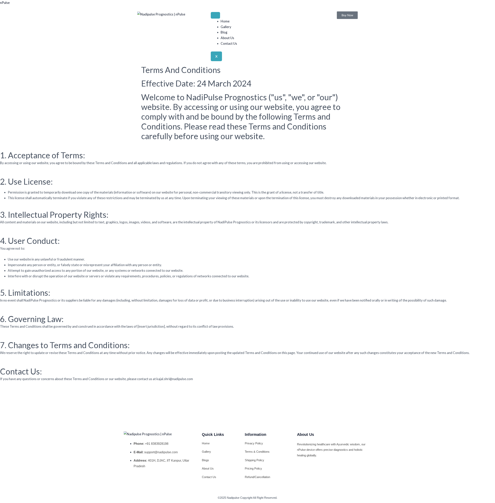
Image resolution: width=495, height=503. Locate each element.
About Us (227, 38)
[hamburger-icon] (215, 15)
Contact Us (229, 43)
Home (225, 21)
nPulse (5, 3)
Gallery (226, 27)
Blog (224, 32)
